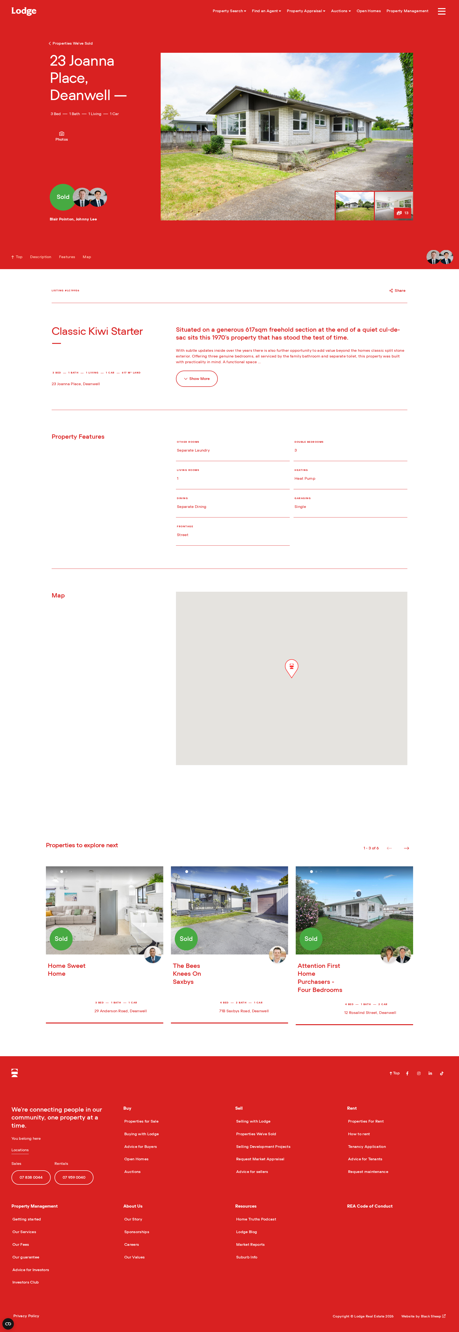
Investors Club (25, 1282)
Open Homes (135, 1159)
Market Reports (250, 1245)
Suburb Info (246, 1257)
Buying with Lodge (141, 1134)
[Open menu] (442, 11)
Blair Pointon (62, 219)
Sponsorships (136, 1232)
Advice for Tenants (364, 1159)
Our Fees (20, 1245)
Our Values (134, 1257)
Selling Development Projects (262, 1147)
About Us (132, 1206)
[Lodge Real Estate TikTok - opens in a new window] (442, 1073)
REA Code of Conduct (370, 1206)
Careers (131, 1245)
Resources (246, 1206)
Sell (239, 1108)
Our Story (132, 1219)
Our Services (23, 1232)
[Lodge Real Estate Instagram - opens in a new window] (419, 1073)
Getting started (26, 1219)
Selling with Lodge (253, 1121)
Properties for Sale (140, 1121)
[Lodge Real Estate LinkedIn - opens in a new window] (430, 1073)
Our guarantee (25, 1257)
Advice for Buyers (140, 1147)
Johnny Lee (86, 219)
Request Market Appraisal (259, 1159)
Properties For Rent (365, 1121)
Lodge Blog (246, 1232)
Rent (352, 1108)
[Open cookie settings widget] (8, 1324)
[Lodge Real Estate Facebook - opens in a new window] (407, 1073)
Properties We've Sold (255, 1134)
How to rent (358, 1134)
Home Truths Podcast (255, 1219)
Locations (20, 1150)
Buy (127, 1108)
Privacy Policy (26, 1316)
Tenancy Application (366, 1147)
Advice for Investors (30, 1270)
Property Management (34, 1206)
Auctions (132, 1172)
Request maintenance (367, 1172)
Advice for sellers (251, 1172)
